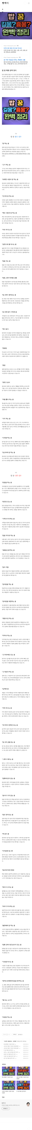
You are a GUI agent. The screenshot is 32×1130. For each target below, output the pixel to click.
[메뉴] (29, 3)
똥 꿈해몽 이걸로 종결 (9, 1044)
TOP (28, 1128)
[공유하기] (7, 1034)
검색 (25, 3)
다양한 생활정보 (8, 1041)
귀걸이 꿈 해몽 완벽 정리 (10, 1056)
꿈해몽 (14, 1041)
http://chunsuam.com (10, 45)
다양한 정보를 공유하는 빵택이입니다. (11, 1105)
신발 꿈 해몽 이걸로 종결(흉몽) (11, 1046)
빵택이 (5, 3)
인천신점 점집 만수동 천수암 (13, 48)
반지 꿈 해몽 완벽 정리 (9, 1058)
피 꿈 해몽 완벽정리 (8, 1050)
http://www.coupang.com (11, 57)
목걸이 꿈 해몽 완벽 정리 (10, 1054)
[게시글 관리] (9, 1034)
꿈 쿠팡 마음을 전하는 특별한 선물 (14, 60)
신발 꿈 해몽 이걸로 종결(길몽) (11, 1048)
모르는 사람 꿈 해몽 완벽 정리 (11, 1052)
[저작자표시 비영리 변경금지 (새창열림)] (20, 1034)
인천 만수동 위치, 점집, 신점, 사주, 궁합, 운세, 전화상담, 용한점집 (15, 51)
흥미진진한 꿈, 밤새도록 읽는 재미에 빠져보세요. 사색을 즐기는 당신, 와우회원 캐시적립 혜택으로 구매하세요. (16, 63)
